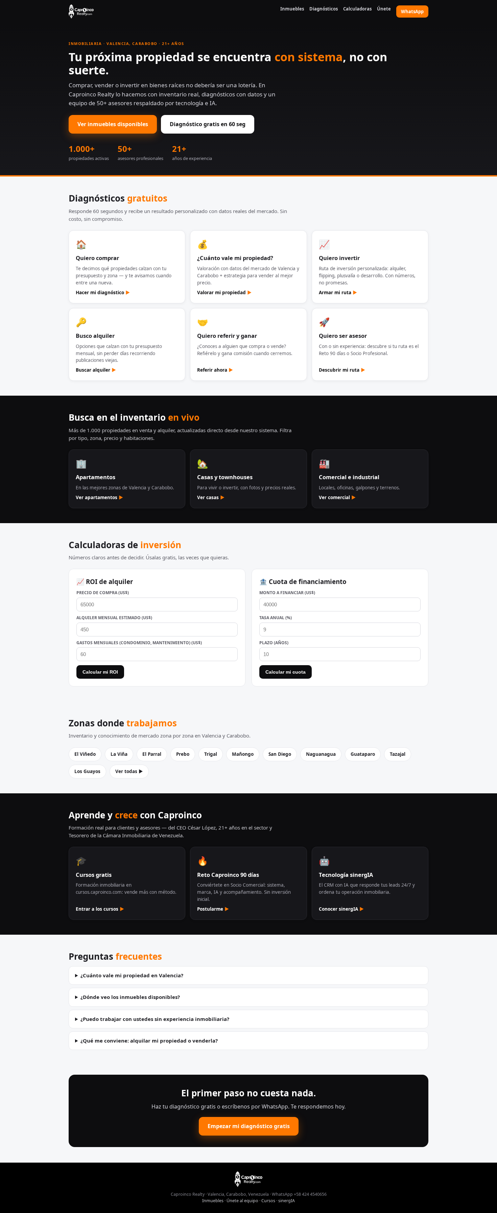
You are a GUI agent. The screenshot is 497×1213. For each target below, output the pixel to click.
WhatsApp (412, 11)
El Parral (151, 754)
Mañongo (243, 754)
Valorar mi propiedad (224, 292)
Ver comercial (337, 497)
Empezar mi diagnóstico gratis (249, 1126)
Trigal (210, 754)
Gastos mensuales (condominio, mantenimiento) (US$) (139, 643)
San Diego (279, 754)
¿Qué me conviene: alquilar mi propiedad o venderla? (149, 1040)
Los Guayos (87, 771)
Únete (384, 9)
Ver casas (210, 497)
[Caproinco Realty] (81, 11)
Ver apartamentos (99, 497)
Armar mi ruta (338, 292)
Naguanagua (321, 754)
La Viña (119, 754)
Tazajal (397, 754)
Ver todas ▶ (129, 771)
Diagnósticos (323, 9)
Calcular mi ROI (100, 672)
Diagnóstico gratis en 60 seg (207, 124)
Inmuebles (292, 9)
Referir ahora (215, 370)
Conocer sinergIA (341, 909)
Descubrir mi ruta (342, 370)
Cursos (268, 1201)
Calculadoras (357, 9)
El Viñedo (85, 754)
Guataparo (363, 754)
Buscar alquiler (96, 370)
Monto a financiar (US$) (287, 593)
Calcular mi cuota (285, 672)
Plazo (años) (273, 643)
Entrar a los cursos (100, 909)
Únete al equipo (242, 1201)
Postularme (213, 909)
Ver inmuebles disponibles (112, 124)
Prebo (182, 754)
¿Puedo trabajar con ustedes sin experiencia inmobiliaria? (154, 1019)
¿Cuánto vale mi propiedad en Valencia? (131, 975)
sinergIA (286, 1201)
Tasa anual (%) (275, 618)
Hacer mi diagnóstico (103, 292)
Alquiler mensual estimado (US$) (114, 618)
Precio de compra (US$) (102, 593)
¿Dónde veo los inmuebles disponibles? (130, 997)
